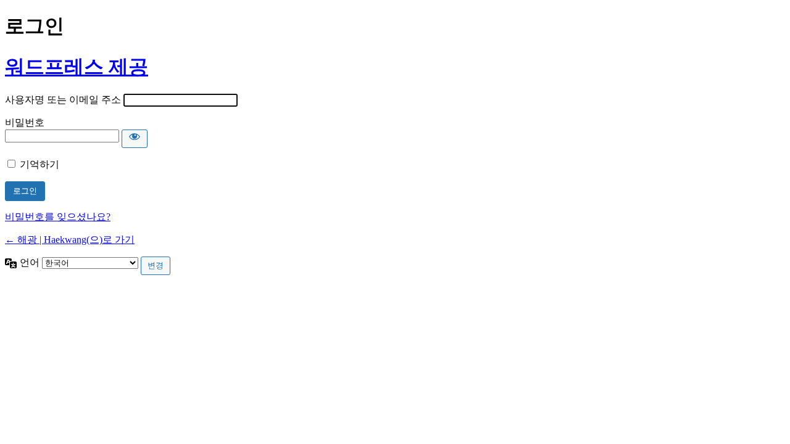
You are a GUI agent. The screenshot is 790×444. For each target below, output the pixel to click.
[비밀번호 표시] (135, 139)
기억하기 (39, 164)
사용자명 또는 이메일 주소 (63, 99)
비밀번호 (24, 122)
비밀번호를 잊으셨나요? (57, 217)
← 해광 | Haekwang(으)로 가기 (70, 239)
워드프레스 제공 (76, 67)
